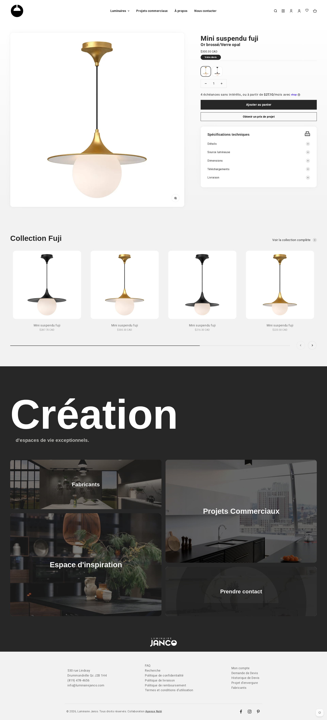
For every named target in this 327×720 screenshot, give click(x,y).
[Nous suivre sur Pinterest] (258, 711)
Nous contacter (205, 11)
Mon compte (240, 668)
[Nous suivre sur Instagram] (249, 711)
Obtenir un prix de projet (259, 116)
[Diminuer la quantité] (206, 83)
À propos (181, 11)
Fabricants (238, 687)
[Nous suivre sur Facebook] (241, 711)
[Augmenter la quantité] (222, 83)
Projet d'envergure (244, 683)
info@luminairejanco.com (85, 685)
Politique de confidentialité (164, 675)
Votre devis (211, 57)
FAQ (148, 665)
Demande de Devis (244, 673)
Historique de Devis (245, 678)
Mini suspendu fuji (47, 325)
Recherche (153, 670)
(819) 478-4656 (78, 680)
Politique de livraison (160, 680)
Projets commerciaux (152, 11)
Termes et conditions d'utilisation (169, 690)
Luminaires (118, 11)
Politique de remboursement (165, 685)
